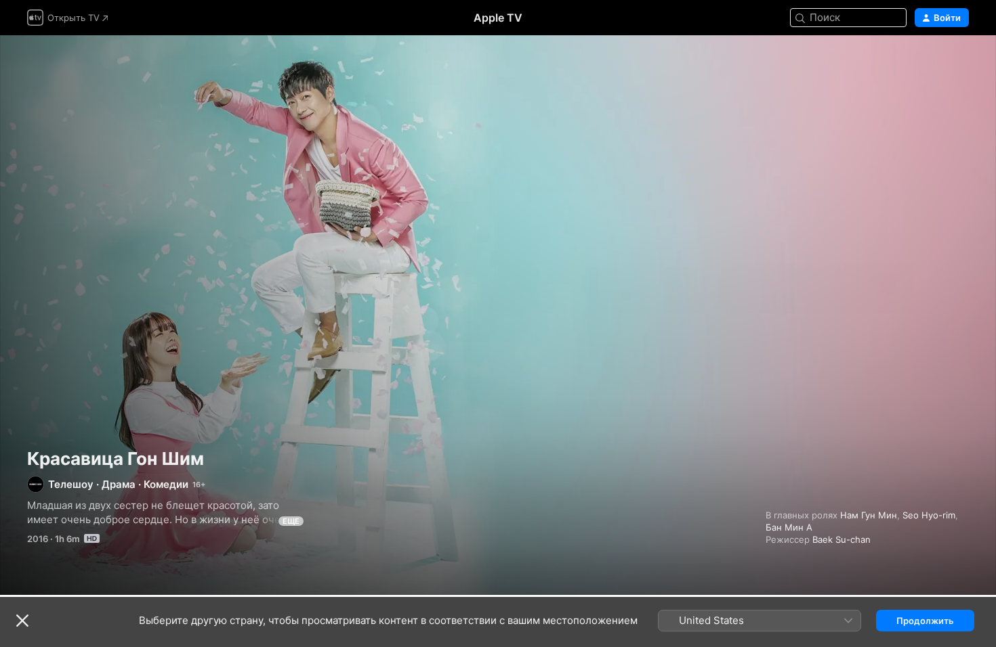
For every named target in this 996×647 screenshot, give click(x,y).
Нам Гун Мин (868, 515)
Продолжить (925, 620)
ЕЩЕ (291, 521)
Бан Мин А (789, 527)
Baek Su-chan (841, 539)
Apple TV (498, 17)
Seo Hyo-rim (928, 515)
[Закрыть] (22, 621)
